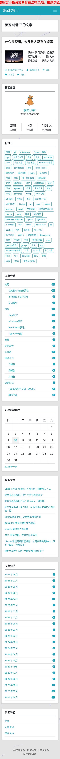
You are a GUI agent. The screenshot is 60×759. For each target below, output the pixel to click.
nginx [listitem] (32, 173)
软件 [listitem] (28, 188)
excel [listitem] (20, 209)
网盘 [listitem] (8, 152)
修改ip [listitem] (19, 199)
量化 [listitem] (36, 256)
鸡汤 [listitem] (8, 183)
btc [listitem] (29, 168)
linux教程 (13, 315)
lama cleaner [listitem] (41, 168)
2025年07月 (11, 617)
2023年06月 (11, 697)
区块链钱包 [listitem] (19, 168)
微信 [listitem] (8, 168)
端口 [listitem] (8, 256)
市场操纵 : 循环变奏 (18, 296)
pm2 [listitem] (8, 261)
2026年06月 (11, 586)
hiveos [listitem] (22, 204)
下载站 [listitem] (17, 240)
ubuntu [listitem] (9, 199)
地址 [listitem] (28, 199)
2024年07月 (11, 635)
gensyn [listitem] (24, 245)
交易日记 (9, 382)
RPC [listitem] (50, 183)
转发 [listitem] (26, 250)
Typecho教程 (15, 333)
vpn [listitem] (16, 256)
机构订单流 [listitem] (18, 157)
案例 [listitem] (29, 157)
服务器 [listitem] (27, 230)
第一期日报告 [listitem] (28, 178)
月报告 (11, 376)
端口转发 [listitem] (36, 250)
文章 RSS (9, 727)
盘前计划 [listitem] (18, 183)
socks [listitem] (8, 230)
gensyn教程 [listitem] (11, 245)
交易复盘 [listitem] (18, 162)
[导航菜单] (55, 10)
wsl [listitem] (41, 245)
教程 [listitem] (44, 256)
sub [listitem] (20, 224)
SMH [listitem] (18, 214)
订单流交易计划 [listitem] (46, 209)
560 (47, 70)
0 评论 (11, 74)
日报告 (11, 364)
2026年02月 (11, 611)
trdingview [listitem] (25, 152)
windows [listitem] (48, 157)
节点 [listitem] (8, 188)
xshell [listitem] (28, 224)
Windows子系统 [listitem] (13, 250)
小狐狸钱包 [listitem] (39, 183)
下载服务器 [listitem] (37, 240)
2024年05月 (11, 648)
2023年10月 (11, 672)
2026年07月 (11, 466)
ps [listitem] (51, 224)
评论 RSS (9, 733)
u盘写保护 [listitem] (10, 204)
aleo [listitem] (48, 240)
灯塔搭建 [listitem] (10, 173)
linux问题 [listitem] (40, 193)
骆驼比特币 (11, 10)
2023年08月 (11, 685)
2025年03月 (11, 629)
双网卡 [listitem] (21, 235)
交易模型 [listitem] (30, 162)
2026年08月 (11, 574)
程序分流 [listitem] (10, 235)
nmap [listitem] (28, 193)
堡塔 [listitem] (16, 178)
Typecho (31, 749)
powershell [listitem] (41, 224)
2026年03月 (11, 605)
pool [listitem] (38, 204)
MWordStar (29, 753)
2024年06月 (11, 642)
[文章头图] (14, 56)
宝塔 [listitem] (8, 178)
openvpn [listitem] (18, 188)
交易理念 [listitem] (43, 173)
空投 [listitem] (34, 245)
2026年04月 (11, 599)
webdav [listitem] (10, 209)
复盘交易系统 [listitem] (29, 261)
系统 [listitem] (48, 188)
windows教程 (15, 321)
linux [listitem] (8, 162)
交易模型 (12, 302)
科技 (7, 309)
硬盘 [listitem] (27, 214)
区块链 (8, 352)
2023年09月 (11, 679)
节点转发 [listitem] (48, 250)
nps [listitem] (7, 157)
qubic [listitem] (30, 219)
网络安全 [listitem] (18, 193)
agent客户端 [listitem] (40, 199)
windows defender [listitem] (14, 219)
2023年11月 (11, 666)
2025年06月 (11, 623)
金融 (7, 339)
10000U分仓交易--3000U (21, 388)
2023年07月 (11, 691)
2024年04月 (11, 654)
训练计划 (9, 358)
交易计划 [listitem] (31, 209)
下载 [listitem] (26, 240)
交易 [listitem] (38, 157)
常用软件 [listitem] (38, 188)
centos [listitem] (9, 214)
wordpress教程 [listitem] (45, 162)
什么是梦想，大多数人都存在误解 (29, 42)
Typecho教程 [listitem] (40, 152)
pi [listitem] (15, 152)
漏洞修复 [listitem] (22, 173)
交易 (23, 74)
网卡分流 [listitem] (38, 230)
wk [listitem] (30, 204)
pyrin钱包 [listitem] (41, 219)
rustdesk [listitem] (10, 224)
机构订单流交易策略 (18, 290)
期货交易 (12, 395)
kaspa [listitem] (47, 204)
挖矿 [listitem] (28, 183)
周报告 (11, 370)
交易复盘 (9, 345)
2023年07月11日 (15, 70)
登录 (7, 721)
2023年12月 (11, 660)
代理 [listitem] (18, 230)
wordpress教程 (16, 327)
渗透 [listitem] (8, 193)
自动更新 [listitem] (37, 214)
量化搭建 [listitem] (26, 256)
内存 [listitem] (8, 240)
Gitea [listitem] (16, 261)
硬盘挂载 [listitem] (32, 235)
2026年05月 (11, 592)
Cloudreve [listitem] (45, 235)
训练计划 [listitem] (42, 178)
